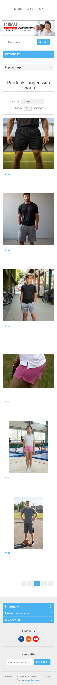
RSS (28, 639)
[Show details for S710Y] (28, 295)
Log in (40, 9)
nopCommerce (33, 680)
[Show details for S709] (28, 143)
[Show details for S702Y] (28, 447)
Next (50, 583)
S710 (7, 249)
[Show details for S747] (28, 523)
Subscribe (42, 662)
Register (29, 9)
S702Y (8, 477)
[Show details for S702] (28, 371)
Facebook (21, 639)
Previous (23, 583)
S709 (7, 173)
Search (43, 42)
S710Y (8, 325)
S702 (7, 401)
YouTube (36, 639)
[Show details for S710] (28, 219)
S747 (7, 553)
